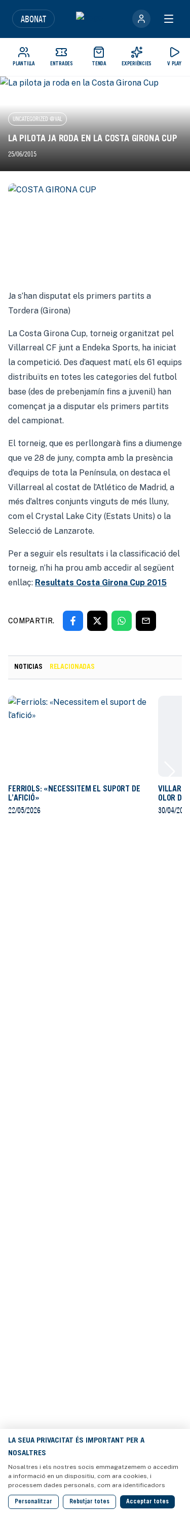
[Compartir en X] (97, 621)
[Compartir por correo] (146, 621)
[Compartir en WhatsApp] (121, 621)
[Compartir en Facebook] (73, 621)
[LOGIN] (141, 19)
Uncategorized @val (37, 119)
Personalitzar (33, 1502)
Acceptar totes (147, 1502)
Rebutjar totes (89, 1502)
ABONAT (33, 18)
